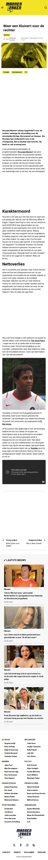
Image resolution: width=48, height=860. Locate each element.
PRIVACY (17, 852)
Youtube (6, 72)
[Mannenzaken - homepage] (14, 7)
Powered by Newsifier (24, 857)
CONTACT (6, 852)
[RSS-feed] (33, 845)
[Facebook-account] (20, 845)
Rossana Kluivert (25, 152)
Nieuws (6, 35)
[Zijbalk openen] (2, 7)
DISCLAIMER (29, 852)
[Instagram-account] (27, 845)
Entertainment (17, 72)
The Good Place (38, 341)
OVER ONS (42, 852)
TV (26, 72)
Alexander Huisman (12, 39)
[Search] (45, 7)
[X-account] (14, 845)
